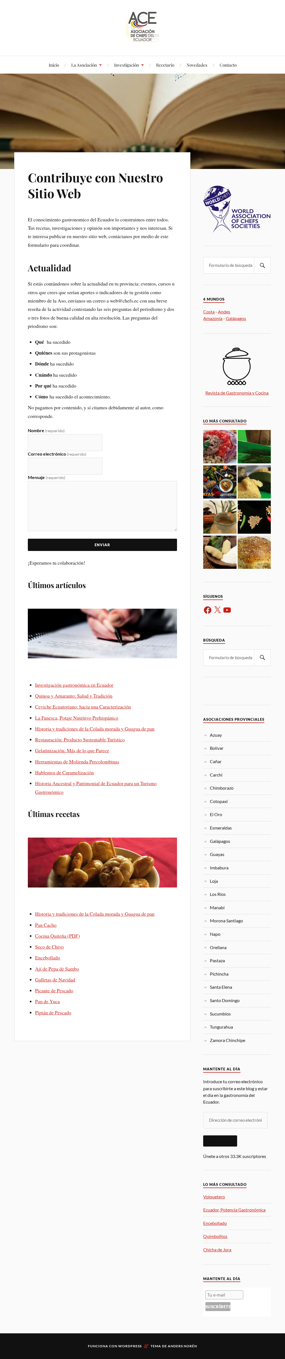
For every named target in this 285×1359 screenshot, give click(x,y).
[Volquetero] (219, 447)
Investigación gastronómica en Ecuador (74, 684)
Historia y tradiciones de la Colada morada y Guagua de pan (94, 728)
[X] (217, 610)
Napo (215, 934)
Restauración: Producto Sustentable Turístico (80, 739)
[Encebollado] (219, 482)
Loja (214, 881)
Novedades (196, 65)
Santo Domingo (225, 1000)
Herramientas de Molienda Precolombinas (77, 761)
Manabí (217, 907)
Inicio (54, 65)
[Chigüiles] (219, 553)
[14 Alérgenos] (254, 553)
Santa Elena (221, 987)
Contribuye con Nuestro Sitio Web (95, 185)
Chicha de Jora (217, 1249)
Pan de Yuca (47, 1001)
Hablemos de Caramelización (64, 772)
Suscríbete (220, 1141)
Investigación (126, 65)
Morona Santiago (226, 920)
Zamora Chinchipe (227, 1040)
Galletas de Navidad (55, 979)
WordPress (130, 1346)
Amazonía (212, 318)
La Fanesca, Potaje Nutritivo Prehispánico (76, 717)
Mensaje (46, 477)
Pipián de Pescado (53, 1012)
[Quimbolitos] (254, 482)
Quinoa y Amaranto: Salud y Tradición (73, 695)
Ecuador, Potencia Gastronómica (234, 1209)
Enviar (102, 545)
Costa (209, 311)
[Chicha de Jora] (219, 517)
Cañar (216, 761)
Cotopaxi (219, 801)
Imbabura (219, 867)
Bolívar (216, 748)
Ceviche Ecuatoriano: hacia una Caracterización (83, 706)
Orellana (218, 947)
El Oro (216, 814)
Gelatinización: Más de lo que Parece (72, 750)
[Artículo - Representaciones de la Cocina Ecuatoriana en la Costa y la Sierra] (254, 517)
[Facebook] (207, 610)
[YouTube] (227, 610)
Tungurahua (221, 1026)
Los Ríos (218, 894)
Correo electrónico (57, 453)
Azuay (216, 734)
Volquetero (214, 1196)
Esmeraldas (221, 827)
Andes (224, 311)
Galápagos (236, 318)
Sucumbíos (220, 1013)
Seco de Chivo (49, 946)
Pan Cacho (45, 925)
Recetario (165, 65)
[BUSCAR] (262, 265)
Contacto (228, 65)
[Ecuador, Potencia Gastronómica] (254, 447)
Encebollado (47, 957)
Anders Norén (182, 1346)
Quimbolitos (215, 1236)
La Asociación (84, 65)
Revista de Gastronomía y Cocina (237, 392)
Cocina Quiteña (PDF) (57, 935)
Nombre (46, 430)
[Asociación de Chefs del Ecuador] (142, 39)
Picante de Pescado (54, 990)
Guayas (217, 854)
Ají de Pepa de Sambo (57, 968)
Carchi (216, 774)
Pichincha (219, 973)
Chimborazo (222, 787)
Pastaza (217, 960)
